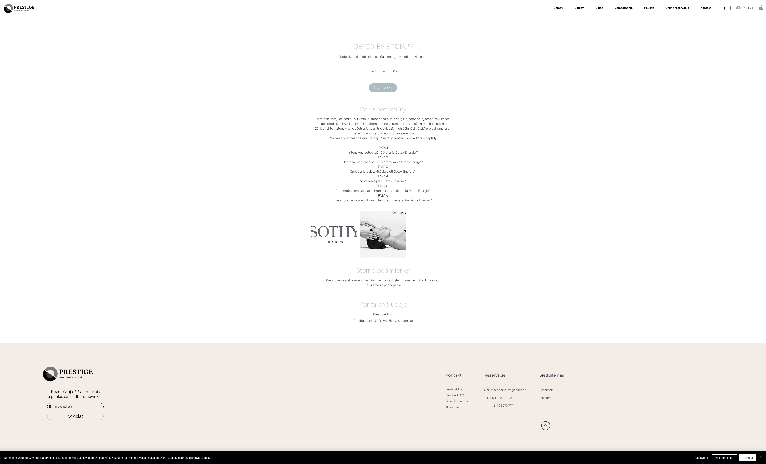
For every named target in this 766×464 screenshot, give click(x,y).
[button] (761, 7)
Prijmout (748, 458)
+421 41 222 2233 (501, 398)
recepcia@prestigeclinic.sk (508, 390)
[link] (383, 87)
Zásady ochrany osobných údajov (189, 458)
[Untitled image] (334, 234)
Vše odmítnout (724, 458)
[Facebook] (725, 8)
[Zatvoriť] (761, 457)
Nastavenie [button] (701, 458)
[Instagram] (730, 8)
